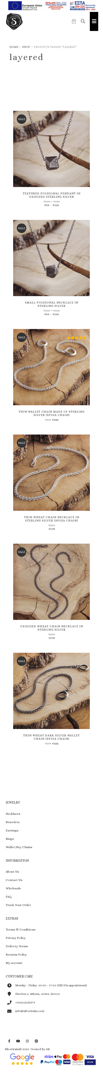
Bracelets (13, 822)
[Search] (82, 21)
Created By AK (40, 1049)
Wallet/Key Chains (19, 847)
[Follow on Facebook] (9, 1041)
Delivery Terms (17, 946)
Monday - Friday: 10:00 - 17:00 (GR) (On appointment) (51, 985)
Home (14, 47)
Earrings (12, 830)
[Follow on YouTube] (18, 1041)
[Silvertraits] (14, 21)
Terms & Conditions (20, 929)
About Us (12, 871)
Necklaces (13, 813)
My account (14, 963)
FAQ (8, 896)
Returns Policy (16, 954)
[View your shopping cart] (73, 21)
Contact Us (14, 880)
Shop (26, 47)
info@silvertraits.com (29, 1011)
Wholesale (13, 888)
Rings (10, 838)
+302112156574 (25, 1002)
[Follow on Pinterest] (36, 1041)
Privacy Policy (16, 938)
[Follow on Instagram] (27, 1041)
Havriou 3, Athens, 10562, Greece (37, 994)
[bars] (94, 21)
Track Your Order (18, 905)
